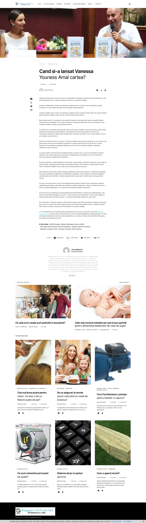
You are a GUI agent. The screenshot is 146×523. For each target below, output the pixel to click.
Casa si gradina (21, 326)
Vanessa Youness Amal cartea (69, 229)
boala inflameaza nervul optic (72, 224)
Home (41, 64)
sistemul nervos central (81, 227)
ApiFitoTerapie (54, 224)
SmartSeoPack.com (35, 517)
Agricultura (101, 388)
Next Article (124, 282)
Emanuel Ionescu (48, 90)
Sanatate (69, 388)
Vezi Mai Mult (116, 521)
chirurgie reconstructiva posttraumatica (55, 227)
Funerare (112, 469)
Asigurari (60, 388)
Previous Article (23, 282)
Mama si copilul (93, 329)
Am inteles (127, 521)
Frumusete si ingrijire (37, 388)
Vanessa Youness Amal (48, 229)
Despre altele (53, 64)
